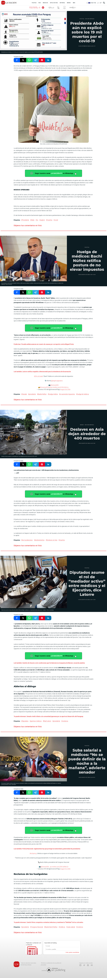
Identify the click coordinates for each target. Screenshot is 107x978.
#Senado (24, 394)
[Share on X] (23, 60)
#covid (56, 220)
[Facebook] (80, 965)
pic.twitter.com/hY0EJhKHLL (60, 387)
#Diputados (24, 721)
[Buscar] (104, 3)
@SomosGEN (54, 385)
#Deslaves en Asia (51, 540)
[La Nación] (9, 3)
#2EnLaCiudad (38, 376)
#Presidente (25, 220)
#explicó (42, 220)
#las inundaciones (27, 540)
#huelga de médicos (82, 394)
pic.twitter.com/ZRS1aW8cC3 (59, 866)
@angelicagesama (57, 380)
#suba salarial (70, 927)
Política (87, 247)
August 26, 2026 (65, 869)
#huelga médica (53, 394)
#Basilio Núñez (42, 394)
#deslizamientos (39, 540)
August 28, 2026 (65, 389)
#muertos (49, 220)
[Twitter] (84, 965)
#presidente (32, 394)
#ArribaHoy (33, 853)
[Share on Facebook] (17, 60)
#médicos (62, 927)
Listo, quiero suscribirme (72, 952)
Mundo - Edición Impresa (87, 424)
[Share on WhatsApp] (29, 60)
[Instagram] (88, 965)
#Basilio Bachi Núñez (50, 927)
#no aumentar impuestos (67, 394)
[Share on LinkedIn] (48, 60)
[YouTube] (91, 965)
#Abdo (32, 220)
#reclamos (64, 721)
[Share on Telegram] (36, 60)
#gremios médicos (36, 721)
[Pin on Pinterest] (42, 60)
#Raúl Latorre (47, 721)
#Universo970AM (45, 387)
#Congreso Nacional (36, 927)
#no (37, 220)
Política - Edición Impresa (87, 18)
